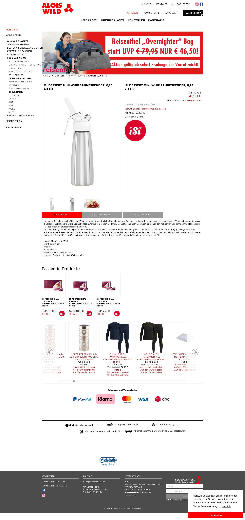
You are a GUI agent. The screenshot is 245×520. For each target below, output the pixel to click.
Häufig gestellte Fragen (138, 493)
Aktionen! (132, 13)
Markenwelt (156, 20)
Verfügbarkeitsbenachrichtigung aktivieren (145, 109)
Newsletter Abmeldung (54, 486)
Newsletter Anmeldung (54, 482)
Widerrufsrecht (133, 487)
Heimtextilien (136, 20)
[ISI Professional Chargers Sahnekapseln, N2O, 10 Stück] (109, 285)
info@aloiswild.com (94, 482)
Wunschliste (152, 13)
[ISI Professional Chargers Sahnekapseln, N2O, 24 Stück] (81, 285)
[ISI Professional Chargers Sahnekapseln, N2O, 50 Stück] (54, 285)
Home (45, 76)
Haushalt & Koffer (113, 20)
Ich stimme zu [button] (215, 515)
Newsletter (182, 4)
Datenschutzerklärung (138, 490)
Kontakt (161, 4)
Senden (185, 496)
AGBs (127, 482)
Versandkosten (194, 101)
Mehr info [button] (226, 506)
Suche (147, 4)
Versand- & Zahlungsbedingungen (143, 484)
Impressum (130, 495)
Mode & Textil (89, 20)
